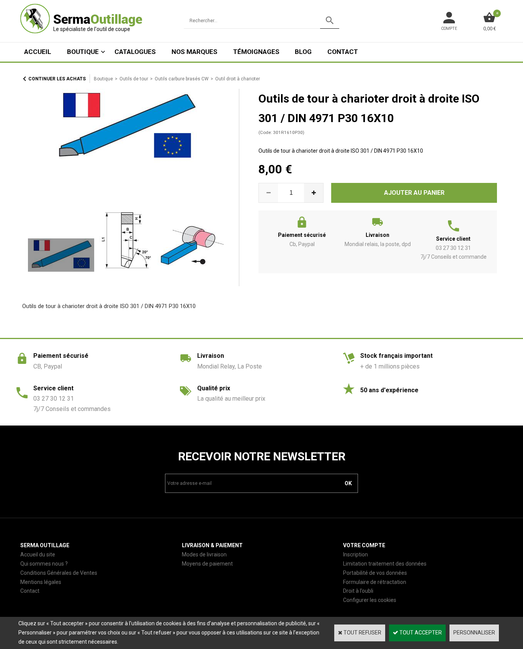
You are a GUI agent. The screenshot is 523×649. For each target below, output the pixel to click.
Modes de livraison (204, 554)
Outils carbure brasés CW (182, 79)
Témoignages (256, 51)
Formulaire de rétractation (374, 582)
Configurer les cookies (369, 600)
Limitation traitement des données (385, 564)
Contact (342, 51)
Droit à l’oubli (358, 591)
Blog (303, 51)
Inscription (355, 554)
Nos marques (194, 51)
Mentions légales (40, 582)
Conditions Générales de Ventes (58, 573)
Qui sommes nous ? (44, 564)
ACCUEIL (37, 51)
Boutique (83, 51)
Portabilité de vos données (375, 573)
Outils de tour (133, 79)
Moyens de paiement (207, 564)
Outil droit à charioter (237, 79)
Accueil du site (37, 554)
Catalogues (135, 51)
